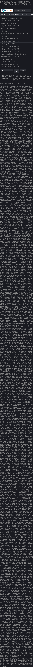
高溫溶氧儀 (24, 14)
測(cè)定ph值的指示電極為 (8, 23)
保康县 (15, 661)
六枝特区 (6, 658)
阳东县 (28, 664)
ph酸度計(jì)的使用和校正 (8, 44)
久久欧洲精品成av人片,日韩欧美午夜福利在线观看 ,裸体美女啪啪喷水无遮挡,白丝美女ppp (16, 4)
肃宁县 (4, 664)
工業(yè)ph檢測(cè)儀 (13, 14)
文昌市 (28, 660)
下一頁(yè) (16, 70)
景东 (4, 661)
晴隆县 (9, 663)
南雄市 (20, 664)
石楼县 (7, 660)
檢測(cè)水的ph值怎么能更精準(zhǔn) (11, 18)
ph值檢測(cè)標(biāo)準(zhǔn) (9, 64)
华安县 (4, 666)
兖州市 (8, 664)
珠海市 (15, 660)
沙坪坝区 (29, 661)
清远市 (24, 661)
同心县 (12, 664)
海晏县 (3, 660)
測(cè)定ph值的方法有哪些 (8, 28)
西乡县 (5, 663)
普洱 (13, 663)
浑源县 (28, 663)
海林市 (1, 658)
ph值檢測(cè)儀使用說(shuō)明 (9, 39)
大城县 (20, 663)
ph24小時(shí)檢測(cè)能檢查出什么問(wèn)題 (14, 54)
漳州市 (24, 658)
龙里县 (24, 663)
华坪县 (1, 663)
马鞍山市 (20, 661)
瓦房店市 (15, 658)
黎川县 (7, 661)
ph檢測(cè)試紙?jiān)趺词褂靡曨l (10, 49)
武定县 (20, 658)
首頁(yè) (3, 14)
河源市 (24, 664)
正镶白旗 (20, 660)
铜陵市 (10, 658)
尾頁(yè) (23, 70)
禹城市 (11, 661)
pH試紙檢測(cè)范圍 (6, 59)
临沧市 (28, 658)
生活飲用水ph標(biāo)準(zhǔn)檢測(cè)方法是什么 (15, 33)
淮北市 (24, 660)
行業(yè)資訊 (4, 21)
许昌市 (16, 664)
